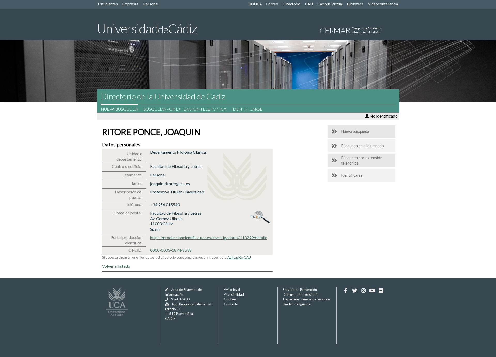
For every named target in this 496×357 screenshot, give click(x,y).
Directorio (291, 4)
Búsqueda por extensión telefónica (184, 108)
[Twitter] (355, 290)
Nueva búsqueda (119, 108)
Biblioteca (355, 4)
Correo (272, 4)
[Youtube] (372, 290)
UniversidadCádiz (147, 28)
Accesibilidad (234, 294)
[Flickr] (381, 290)
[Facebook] (346, 290)
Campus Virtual (330, 4)
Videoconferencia (383, 4)
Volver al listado (116, 265)
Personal (150, 4)
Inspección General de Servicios (306, 299)
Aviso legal (232, 290)
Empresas (130, 4)
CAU (309, 4)
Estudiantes (108, 4)
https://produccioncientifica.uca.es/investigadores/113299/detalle (208, 237)
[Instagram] (363, 290)
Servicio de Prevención (300, 290)
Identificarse (246, 108)
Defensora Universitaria (301, 294)
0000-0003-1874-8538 (171, 249)
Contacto (231, 304)
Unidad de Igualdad (297, 304)
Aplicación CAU (239, 257)
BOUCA (255, 4)
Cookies (230, 299)
